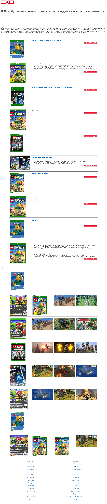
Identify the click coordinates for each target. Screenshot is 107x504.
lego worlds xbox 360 (61, 12)
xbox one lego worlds (73, 12)
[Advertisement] (53, 20)
